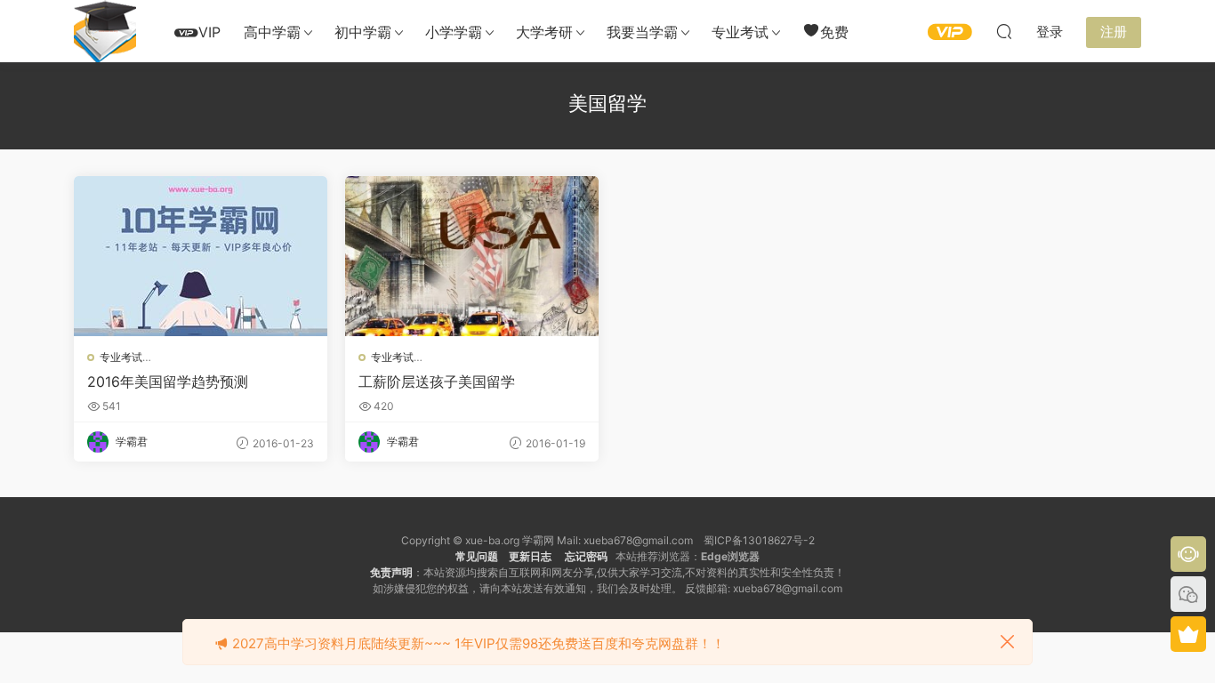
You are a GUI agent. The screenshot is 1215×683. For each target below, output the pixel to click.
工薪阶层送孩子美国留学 (436, 381)
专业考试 (740, 32)
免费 (834, 32)
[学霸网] (105, 31)
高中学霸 (272, 32)
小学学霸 (453, 32)
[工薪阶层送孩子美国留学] (472, 256)
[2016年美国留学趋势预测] (200, 256)
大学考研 (544, 32)
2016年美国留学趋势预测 (167, 381)
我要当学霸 (642, 32)
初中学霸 (362, 32)
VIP (209, 32)
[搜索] (1004, 31)
